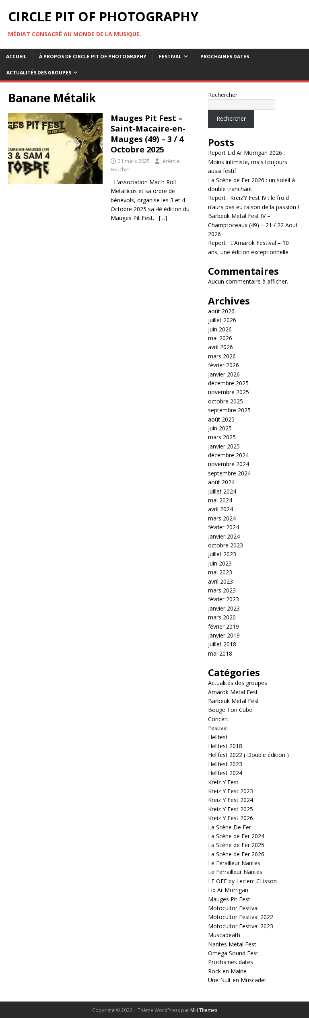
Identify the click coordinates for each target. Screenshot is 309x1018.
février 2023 (223, 599)
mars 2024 (222, 518)
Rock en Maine (227, 971)
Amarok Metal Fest (233, 692)
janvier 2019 (224, 635)
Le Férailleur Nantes (234, 863)
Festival (170, 56)
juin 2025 (220, 428)
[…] (163, 218)
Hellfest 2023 (225, 764)
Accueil (16, 56)
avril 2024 (220, 509)
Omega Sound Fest (233, 953)
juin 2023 (220, 563)
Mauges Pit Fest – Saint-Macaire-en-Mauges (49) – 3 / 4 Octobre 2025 (148, 134)
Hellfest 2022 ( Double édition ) (248, 755)
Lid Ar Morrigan (228, 890)
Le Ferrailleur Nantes (235, 872)
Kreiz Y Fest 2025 (230, 809)
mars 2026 (222, 356)
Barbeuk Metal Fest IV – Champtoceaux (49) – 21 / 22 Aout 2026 (253, 225)
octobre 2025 (225, 401)
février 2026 (223, 365)
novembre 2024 (228, 464)
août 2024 (221, 482)
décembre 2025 (228, 383)
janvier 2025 (224, 446)
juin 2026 (220, 329)
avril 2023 (220, 581)
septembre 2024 (229, 473)
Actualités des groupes (38, 72)
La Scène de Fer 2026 (236, 854)
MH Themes (203, 1010)
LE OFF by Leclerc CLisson (242, 881)
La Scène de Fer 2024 (236, 836)
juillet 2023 (222, 554)
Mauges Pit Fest (229, 899)
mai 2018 (220, 653)
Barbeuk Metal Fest (233, 701)
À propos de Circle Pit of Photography (92, 56)
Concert (218, 719)
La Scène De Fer (229, 827)
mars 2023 (222, 590)
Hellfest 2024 (225, 773)
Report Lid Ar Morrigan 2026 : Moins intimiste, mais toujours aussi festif (247, 162)
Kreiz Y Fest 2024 (230, 800)
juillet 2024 (222, 491)
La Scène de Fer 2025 (236, 845)
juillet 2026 (222, 320)
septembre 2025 (229, 410)
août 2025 (221, 419)
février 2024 (223, 527)
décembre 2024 (228, 455)
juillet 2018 (222, 644)
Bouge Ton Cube (230, 710)
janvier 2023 (224, 608)
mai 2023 (220, 572)
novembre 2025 (228, 392)
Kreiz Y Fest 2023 (230, 791)
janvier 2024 (224, 536)
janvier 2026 (224, 374)
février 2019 (223, 626)
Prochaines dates (224, 56)
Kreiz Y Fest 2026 (230, 818)
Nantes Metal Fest (232, 944)
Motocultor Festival (233, 908)
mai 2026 (220, 338)
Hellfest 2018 (225, 746)
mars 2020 (222, 617)
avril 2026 (220, 347)
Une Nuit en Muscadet (237, 980)
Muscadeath (224, 935)
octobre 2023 (225, 545)
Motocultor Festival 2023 (240, 926)
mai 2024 (220, 500)
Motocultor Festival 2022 (240, 917)
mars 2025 (222, 437)
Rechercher (222, 95)
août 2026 (221, 311)
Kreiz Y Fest (223, 782)
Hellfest (218, 737)
